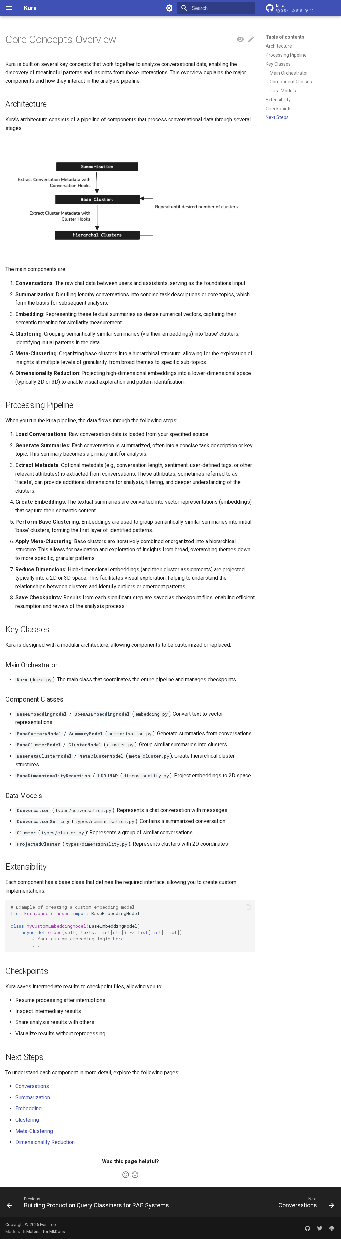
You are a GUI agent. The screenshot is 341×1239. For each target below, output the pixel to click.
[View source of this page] (240, 39)
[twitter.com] (319, 1228)
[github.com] (307, 1228)
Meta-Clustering (34, 1131)
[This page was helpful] (126, 1175)
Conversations (32, 1086)
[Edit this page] (251, 39)
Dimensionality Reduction (45, 1142)
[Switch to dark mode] (169, 8)
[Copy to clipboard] (248, 907)
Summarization (32, 1097)
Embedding (28, 1108)
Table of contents (285, 37)
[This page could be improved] (135, 1175)
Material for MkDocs (45, 1231)
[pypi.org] (331, 1228)
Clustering (27, 1120)
